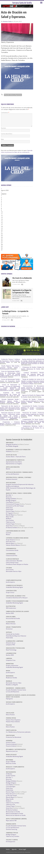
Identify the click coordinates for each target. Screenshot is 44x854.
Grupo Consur (10, 592)
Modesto (8, 518)
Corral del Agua (10, 786)
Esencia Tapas (10, 511)
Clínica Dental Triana (12, 562)
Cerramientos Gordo (12, 550)
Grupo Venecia (10, 540)
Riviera (8, 534)
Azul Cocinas (10, 569)
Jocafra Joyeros (10, 582)
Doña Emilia (9, 509)
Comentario (5, 112)
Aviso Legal (22, 849)
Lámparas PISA (10, 645)
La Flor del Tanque (11, 795)
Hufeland (8, 451)
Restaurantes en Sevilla (13, 812)
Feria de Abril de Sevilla (13, 618)
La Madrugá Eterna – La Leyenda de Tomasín (15, 312)
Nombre (3, 128)
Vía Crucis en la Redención (22, 278)
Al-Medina (9, 774)
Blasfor (8, 469)
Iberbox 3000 (10, 613)
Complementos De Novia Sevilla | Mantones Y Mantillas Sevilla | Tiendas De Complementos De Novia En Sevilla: (32, 422)
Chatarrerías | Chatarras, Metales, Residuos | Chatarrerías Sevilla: (10, 423)
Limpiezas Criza (10, 660)
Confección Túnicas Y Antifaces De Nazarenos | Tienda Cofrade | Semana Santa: (10, 361)
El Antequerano (10, 841)
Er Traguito (9, 513)
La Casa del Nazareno (12, 474)
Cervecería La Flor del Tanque (15, 506)
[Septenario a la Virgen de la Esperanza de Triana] (6, 298)
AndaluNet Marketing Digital (14, 587)
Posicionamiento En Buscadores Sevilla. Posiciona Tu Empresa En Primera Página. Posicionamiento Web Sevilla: (32, 388)
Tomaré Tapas (10, 524)
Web (2, 139)
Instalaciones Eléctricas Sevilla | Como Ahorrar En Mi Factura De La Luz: (32, 427)
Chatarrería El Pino (11, 555)
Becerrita (9, 497)
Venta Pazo (9, 526)
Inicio (8, 849)
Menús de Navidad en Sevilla (14, 813)
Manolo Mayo (10, 515)
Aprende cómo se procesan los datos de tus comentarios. (16, 151)
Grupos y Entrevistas (12, 665)
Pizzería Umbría (10, 746)
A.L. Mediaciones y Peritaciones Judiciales (18, 732)
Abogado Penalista (11, 444)
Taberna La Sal (10, 522)
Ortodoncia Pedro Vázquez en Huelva (17, 564)
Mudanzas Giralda (11, 678)
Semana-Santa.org (11, 829)
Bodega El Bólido (11, 499)
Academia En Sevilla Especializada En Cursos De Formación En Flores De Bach (10, 394)
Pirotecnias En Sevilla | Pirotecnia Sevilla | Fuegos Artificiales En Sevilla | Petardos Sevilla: (32, 414)
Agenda (14, 849)
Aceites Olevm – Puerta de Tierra (16, 457)
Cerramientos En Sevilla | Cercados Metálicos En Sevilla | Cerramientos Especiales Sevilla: (32, 407)
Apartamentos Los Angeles (14, 464)
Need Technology (11, 650)
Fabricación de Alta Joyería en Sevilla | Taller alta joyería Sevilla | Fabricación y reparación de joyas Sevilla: (10, 408)
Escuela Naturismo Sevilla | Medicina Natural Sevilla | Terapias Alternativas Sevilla (10, 401)
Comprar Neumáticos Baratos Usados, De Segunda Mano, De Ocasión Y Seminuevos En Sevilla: (32, 374)
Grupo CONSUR (10, 762)
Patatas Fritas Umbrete (13, 722)
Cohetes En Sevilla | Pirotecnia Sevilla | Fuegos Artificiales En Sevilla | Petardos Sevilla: (32, 401)
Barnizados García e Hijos (13, 571)
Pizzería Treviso (10, 742)
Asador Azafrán (10, 776)
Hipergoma (9, 699)
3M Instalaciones (11, 608)
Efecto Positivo (10, 715)
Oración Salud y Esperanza (12, 95)
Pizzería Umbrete (11, 744)
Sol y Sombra (10, 520)
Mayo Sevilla (9, 517)
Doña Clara (9, 508)
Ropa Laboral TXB (11, 820)
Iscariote (8, 533)
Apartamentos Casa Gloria (14, 462)
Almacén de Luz (10, 643)
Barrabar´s (9, 495)
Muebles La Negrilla (12, 685)
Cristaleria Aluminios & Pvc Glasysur (17, 598)
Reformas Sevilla (11, 763)
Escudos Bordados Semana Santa (16, 690)
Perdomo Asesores (11, 479)
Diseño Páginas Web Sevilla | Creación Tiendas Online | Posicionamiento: (10, 367)
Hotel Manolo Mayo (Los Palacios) (16, 636)
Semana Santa (7, 21)
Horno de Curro (10, 541)
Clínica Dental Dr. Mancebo (14, 561)
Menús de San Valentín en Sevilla (16, 815)
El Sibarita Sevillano (12, 527)
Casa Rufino (9, 502)
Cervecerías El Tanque (12, 504)
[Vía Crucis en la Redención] (6, 286)
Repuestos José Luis (12, 751)
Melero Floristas (11, 624)
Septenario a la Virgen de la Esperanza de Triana (21, 291)
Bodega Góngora (11, 500)
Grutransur (9, 629)
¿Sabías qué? (5, 307)
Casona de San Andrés (12, 634)
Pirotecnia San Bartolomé (13, 737)
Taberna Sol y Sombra (12, 803)
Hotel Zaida (9, 638)
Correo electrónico (6, 134)
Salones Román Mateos (13, 545)
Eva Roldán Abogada (12, 446)
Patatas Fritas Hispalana (13, 720)
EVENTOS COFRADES (6, 274)
